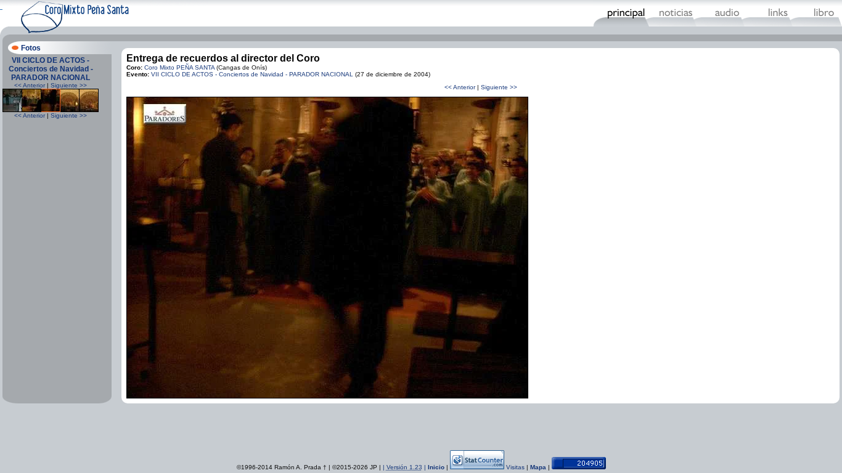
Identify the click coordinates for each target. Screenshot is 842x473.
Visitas (515, 467)
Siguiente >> (69, 85)
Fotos (31, 48)
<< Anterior (29, 85)
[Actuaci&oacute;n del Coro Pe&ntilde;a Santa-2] (31, 110)
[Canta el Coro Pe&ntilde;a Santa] (89, 110)
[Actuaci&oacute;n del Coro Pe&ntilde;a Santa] (69, 110)
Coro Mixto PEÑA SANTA (179, 67)
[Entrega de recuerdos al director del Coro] (50, 110)
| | (405, 467)
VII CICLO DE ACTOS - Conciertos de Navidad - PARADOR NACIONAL (51, 69)
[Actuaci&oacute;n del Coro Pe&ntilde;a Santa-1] (12, 110)
